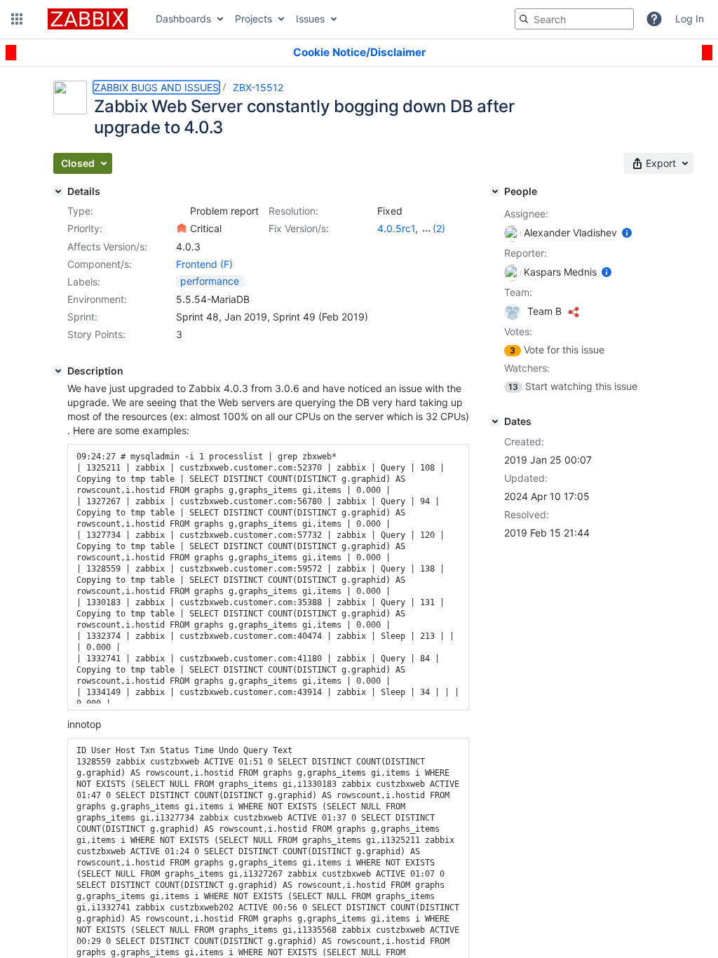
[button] (17, 19)
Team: (518, 292)
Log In (689, 19)
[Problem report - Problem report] (181, 211)
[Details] (58, 191)
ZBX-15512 (258, 87)
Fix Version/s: (299, 228)
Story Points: (96, 334)
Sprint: (82, 317)
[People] (495, 191)
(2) (439, 228)
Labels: (83, 282)
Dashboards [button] (183, 19)
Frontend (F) (204, 264)
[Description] (58, 371)
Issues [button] (310, 19)
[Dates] (495, 421)
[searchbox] (574, 19)
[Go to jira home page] (88, 19)
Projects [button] (253, 19)
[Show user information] (626, 232)
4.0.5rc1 (396, 228)
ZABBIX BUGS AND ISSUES (156, 87)
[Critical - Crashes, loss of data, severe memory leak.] (181, 228)
